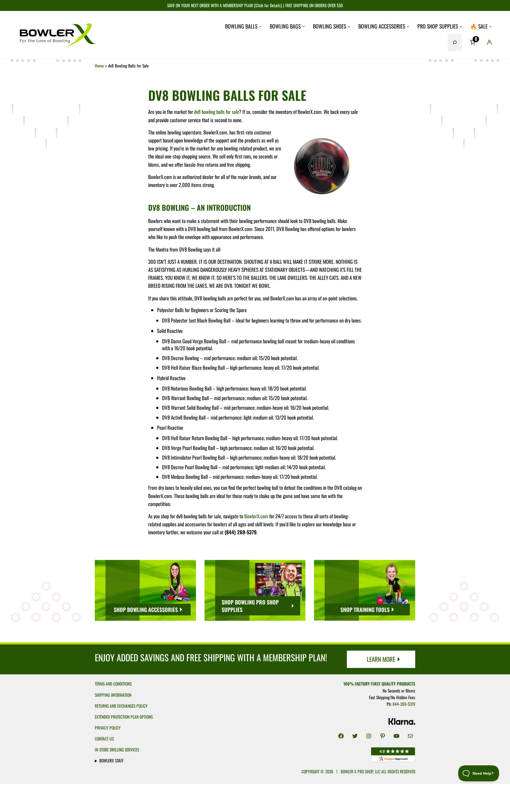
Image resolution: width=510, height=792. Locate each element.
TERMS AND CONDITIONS (113, 683)
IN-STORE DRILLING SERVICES (117, 749)
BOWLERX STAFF (111, 760)
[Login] (489, 42)
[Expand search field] (455, 42)
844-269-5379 (404, 704)
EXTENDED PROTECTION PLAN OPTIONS (124, 717)
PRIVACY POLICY (108, 728)
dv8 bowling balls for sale (216, 111)
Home (99, 65)
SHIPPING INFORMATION (113, 695)
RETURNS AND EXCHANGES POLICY (121, 706)
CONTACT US (104, 738)
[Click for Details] (267, 5)
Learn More (381, 659)
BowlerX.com (256, 516)
